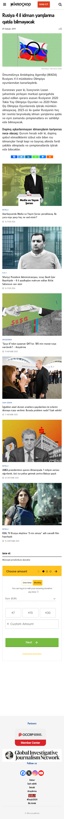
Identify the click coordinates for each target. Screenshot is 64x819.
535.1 (4, 273)
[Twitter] (21, 156)
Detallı (5, 210)
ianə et (43, 4)
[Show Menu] (4, 4)
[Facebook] (14, 156)
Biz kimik (32, 803)
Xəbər (32, 780)
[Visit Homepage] (21, 3)
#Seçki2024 (32, 800)
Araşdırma (7, 340)
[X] (29, 773)
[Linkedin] (28, 156)
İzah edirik (7, 403)
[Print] (50, 156)
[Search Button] (60, 4)
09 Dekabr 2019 (9, 29)
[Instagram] (35, 773)
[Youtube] (41, 773)
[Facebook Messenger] (42, 156)
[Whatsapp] (35, 156)
